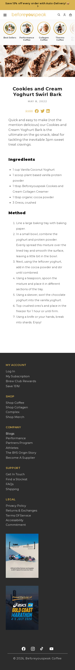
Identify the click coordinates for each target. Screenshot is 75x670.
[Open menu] (5, 15)
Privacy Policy (16, 505)
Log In (10, 371)
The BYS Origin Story (21, 452)
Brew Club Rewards (21, 381)
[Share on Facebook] (36, 111)
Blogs (10, 433)
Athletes (12, 448)
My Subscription (18, 376)
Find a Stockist (16, 479)
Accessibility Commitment (16, 522)
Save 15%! (13, 386)
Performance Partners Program (19, 440)
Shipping (12, 489)
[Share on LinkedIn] (48, 111)
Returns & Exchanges (21, 510)
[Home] (29, 15)
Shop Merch (15, 417)
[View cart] (70, 15)
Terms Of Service (18, 515)
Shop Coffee (15, 403)
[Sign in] (65, 15)
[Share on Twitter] (43, 111)
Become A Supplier (20, 457)
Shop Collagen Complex (17, 409)
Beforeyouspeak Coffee (43, 658)
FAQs (9, 484)
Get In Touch (15, 474)
